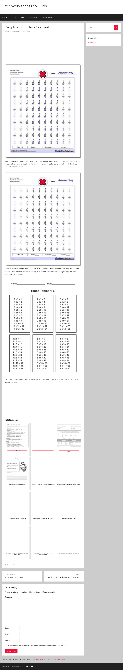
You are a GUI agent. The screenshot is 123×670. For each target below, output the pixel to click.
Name (7, 628)
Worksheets (11, 565)
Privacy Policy (47, 17)
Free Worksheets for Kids (24, 6)
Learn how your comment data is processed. (48, 659)
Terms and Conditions (29, 17)
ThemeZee (29, 666)
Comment (9, 597)
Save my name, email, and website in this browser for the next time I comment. (36, 646)
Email (7, 634)
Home (4, 17)
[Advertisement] (43, 46)
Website (8, 640)
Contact (14, 17)
